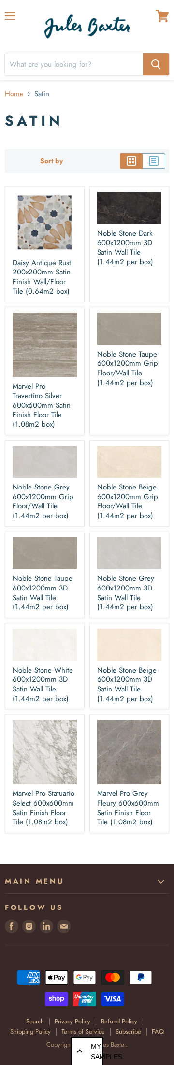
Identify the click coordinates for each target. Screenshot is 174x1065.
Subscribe (128, 1031)
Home (14, 94)
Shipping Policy (30, 1031)
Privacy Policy (72, 1021)
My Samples (97, 1051)
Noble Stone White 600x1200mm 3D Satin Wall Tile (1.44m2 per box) (43, 684)
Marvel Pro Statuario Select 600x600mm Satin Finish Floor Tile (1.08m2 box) (43, 807)
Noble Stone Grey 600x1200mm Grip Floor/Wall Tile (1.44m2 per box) (43, 501)
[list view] (154, 161)
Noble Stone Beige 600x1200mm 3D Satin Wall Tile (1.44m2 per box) (127, 684)
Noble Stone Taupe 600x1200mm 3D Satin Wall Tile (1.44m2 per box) (42, 592)
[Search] (156, 64)
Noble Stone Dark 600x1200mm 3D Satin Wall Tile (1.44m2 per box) (125, 247)
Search (35, 1021)
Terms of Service (83, 1031)
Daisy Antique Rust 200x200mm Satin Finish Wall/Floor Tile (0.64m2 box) (42, 277)
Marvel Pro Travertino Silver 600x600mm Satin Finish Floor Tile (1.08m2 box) (42, 405)
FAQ (158, 1031)
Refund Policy (119, 1021)
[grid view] (131, 161)
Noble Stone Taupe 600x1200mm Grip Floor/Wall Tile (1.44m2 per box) (127, 368)
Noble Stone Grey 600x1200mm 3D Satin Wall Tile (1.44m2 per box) (125, 592)
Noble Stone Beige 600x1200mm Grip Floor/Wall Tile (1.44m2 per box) (127, 501)
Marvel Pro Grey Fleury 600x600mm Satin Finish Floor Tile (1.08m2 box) (128, 807)
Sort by (51, 161)
